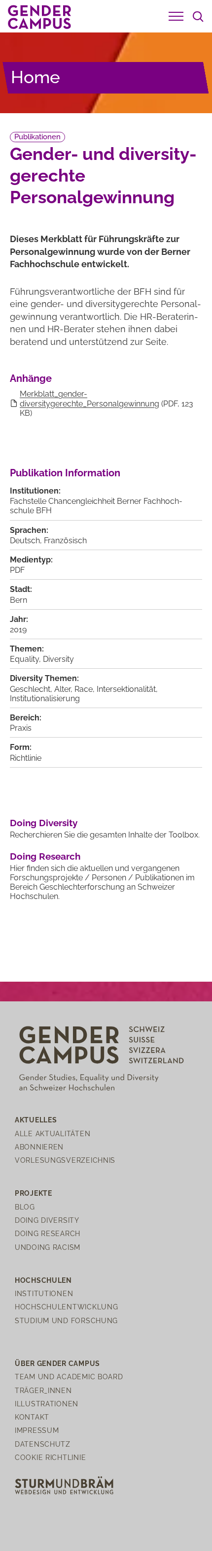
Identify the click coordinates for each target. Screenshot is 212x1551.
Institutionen (44, 1293)
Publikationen (37, 136)
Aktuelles (36, 1120)
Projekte (33, 1193)
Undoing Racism (47, 1247)
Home (35, 77)
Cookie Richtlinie (50, 1457)
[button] (176, 16)
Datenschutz (43, 1444)
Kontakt (32, 1417)
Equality (24, 659)
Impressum (37, 1430)
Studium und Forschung (66, 1320)
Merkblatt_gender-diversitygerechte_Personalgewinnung (89, 398)
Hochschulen (43, 1280)
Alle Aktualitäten (52, 1133)
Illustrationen (46, 1403)
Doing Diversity (43, 822)
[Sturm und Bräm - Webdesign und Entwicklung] (64, 1484)
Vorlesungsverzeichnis (65, 1160)
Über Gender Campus (57, 1363)
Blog (25, 1207)
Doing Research (45, 856)
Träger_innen (43, 1390)
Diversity (58, 659)
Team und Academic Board (69, 1376)
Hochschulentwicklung (66, 1307)
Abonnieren (39, 1147)
